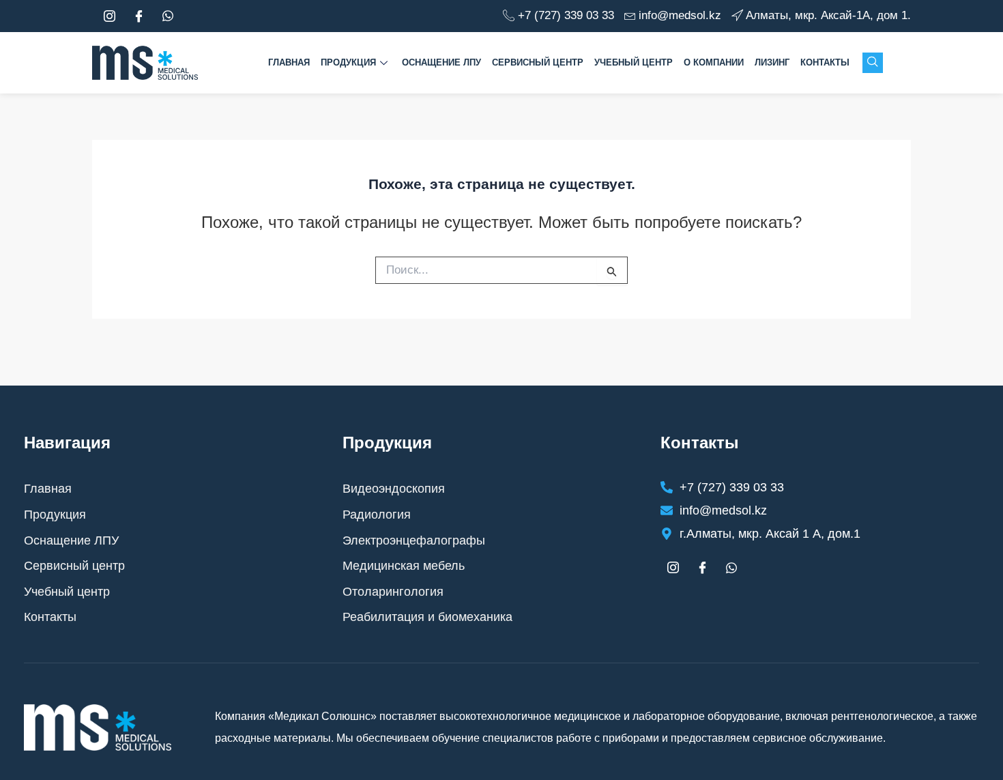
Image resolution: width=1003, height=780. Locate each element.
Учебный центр (633, 62)
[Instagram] (109, 16)
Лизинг (772, 62)
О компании (714, 62)
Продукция (348, 62)
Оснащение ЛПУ (441, 62)
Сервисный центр (537, 62)
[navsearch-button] (872, 63)
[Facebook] (138, 16)
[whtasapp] (168, 16)
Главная (289, 62)
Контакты (824, 62)
